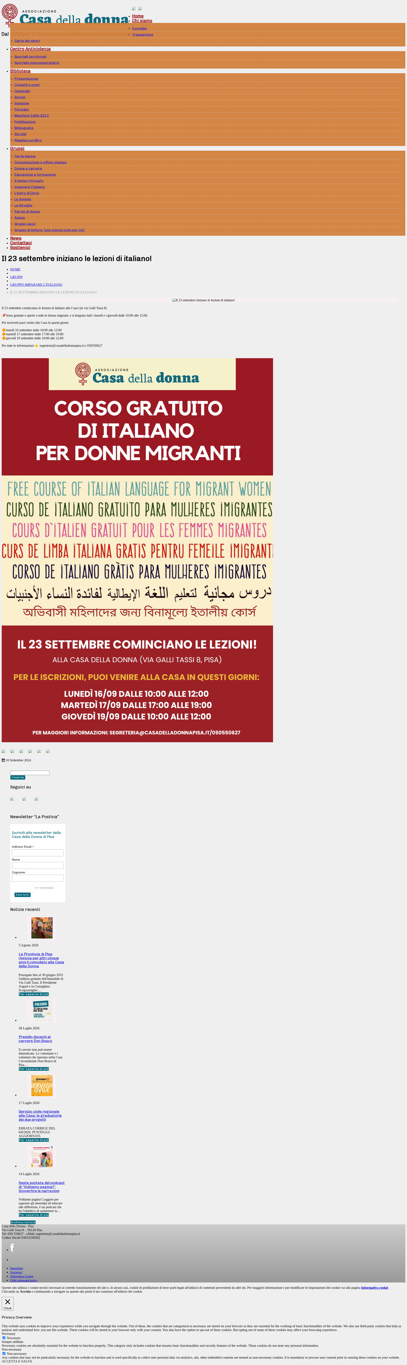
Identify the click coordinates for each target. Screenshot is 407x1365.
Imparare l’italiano (29, 187)
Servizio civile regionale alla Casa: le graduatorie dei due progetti (40, 1115)
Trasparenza (142, 34)
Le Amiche (22, 199)
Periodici (21, 109)
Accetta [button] (25, 1291)
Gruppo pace (24, 224)
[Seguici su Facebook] (15, 802)
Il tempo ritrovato (28, 181)
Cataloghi (22, 91)
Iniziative (21, 103)
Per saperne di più (34, 994)
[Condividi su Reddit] (14, 752)
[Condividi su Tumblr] (40, 752)
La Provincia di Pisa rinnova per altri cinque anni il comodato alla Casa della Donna (41, 960)
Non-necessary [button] (12, 1349)
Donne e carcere (28, 168)
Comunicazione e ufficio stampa (40, 162)
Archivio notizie (23, 1222)
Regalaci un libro (28, 140)
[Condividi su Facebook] (5, 752)
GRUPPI (16, 277)
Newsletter (16, 1268)
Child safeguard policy (23, 1280)
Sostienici (20, 247)
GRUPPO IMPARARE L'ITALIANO (36, 284)
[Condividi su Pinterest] (23, 752)
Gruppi (17, 148)
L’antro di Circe (26, 193)
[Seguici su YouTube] (27, 802)
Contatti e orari (27, 85)
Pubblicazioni (25, 122)
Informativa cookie (374, 1287)
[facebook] (12, 1248)
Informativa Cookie (21, 1276)
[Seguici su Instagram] (40, 802)
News (15, 238)
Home (138, 15)
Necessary (14, 1338)
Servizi (19, 97)
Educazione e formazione (35, 175)
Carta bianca (25, 156)
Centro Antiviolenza (30, 48)
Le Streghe (23, 205)
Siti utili (20, 134)
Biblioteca (20, 70)
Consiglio (139, 28)
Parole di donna (27, 211)
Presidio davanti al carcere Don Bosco (35, 1039)
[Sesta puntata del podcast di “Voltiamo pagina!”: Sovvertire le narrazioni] (42, 1166)
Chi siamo (142, 20)
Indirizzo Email (23, 847)
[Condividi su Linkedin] (31, 752)
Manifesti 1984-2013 (31, 116)
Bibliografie (23, 128)
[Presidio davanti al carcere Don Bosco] (42, 1020)
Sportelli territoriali (30, 57)
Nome (16, 859)
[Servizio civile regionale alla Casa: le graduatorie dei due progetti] (42, 1095)
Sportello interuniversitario (36, 63)
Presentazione (26, 79)
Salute (19, 218)
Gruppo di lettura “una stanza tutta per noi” (49, 230)
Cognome (18, 872)
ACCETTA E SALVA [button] (17, 1361)
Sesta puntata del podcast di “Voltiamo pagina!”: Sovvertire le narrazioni (42, 1187)
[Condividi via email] (49, 752)
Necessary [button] (8, 1334)
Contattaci (21, 242)
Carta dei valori (27, 41)
